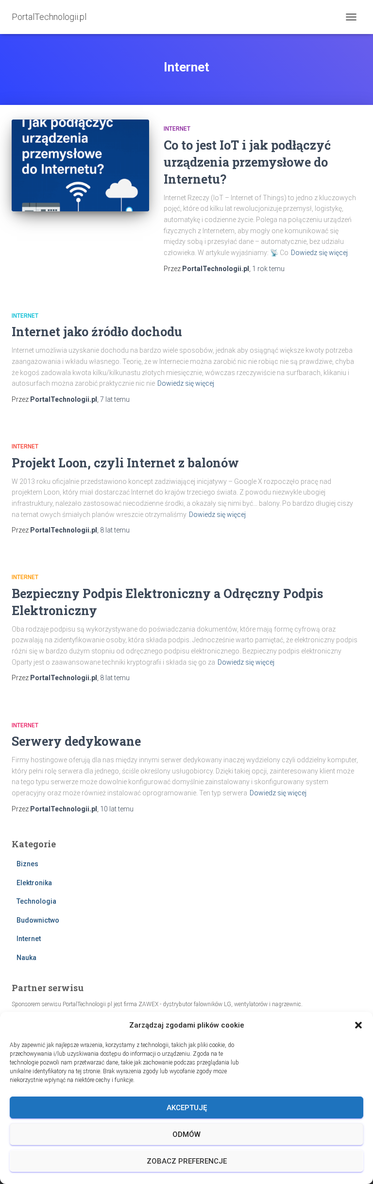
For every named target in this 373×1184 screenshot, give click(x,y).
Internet (177, 128)
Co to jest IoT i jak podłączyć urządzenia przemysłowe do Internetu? (247, 162)
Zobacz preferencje (187, 1161)
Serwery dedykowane (76, 741)
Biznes (27, 864)
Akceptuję (187, 1107)
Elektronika (34, 883)
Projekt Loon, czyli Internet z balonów (125, 463)
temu (268, 269)
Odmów (186, 1134)
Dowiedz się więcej (319, 253)
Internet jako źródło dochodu (97, 332)
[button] (358, 1025)
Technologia (36, 901)
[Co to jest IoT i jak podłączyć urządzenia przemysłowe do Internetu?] (80, 165)
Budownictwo (38, 920)
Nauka (26, 957)
